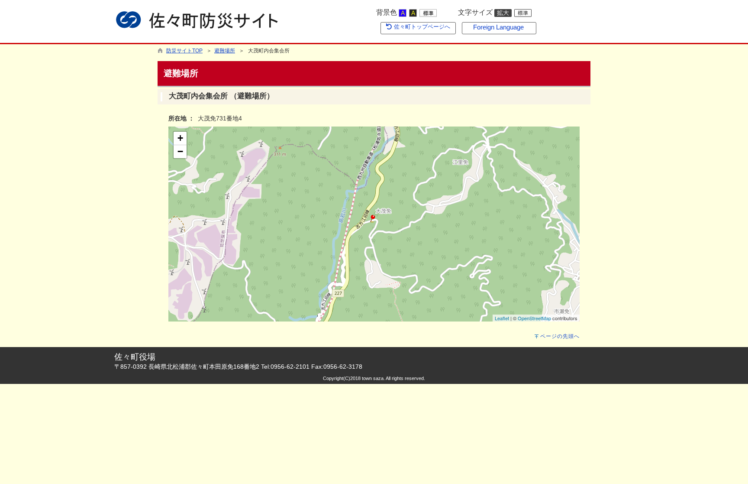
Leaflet (502, 318)
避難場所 (224, 51)
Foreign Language (498, 27)
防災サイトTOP (184, 51)
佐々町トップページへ (421, 26)
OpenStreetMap (534, 318)
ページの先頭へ (560, 336)
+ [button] (180, 138)
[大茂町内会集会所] (372, 218)
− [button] (180, 151)
